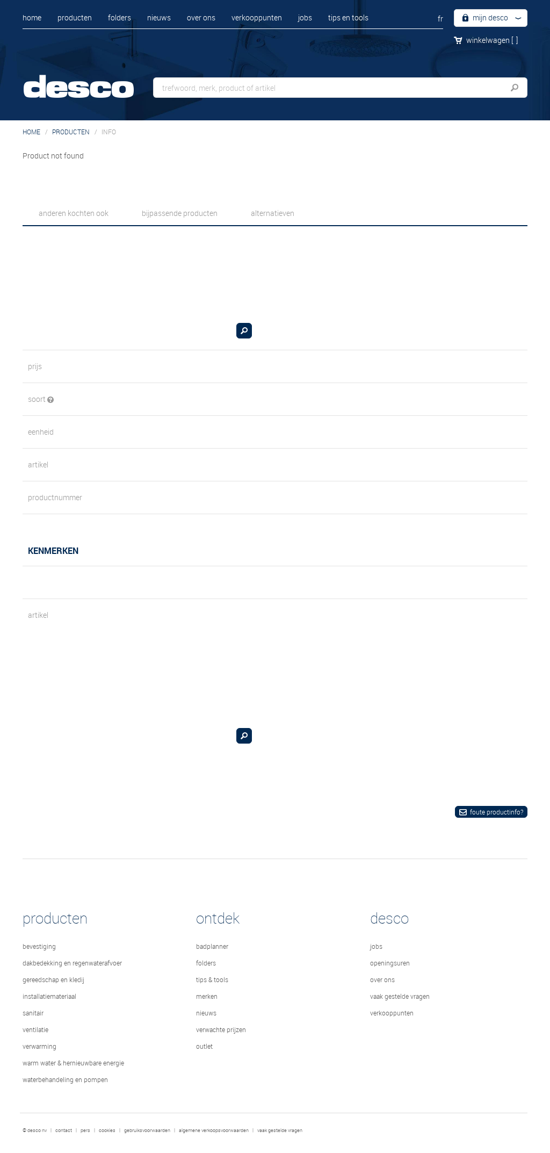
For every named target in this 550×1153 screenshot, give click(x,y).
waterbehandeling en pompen (65, 1079)
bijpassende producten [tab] (180, 213)
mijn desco (489, 17)
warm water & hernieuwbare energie (73, 1062)
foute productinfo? (496, 812)
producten (74, 17)
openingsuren (390, 963)
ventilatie (35, 1029)
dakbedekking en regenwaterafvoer (72, 963)
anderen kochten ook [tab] (73, 213)
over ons (201, 17)
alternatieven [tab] (272, 213)
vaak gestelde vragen (400, 996)
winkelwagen (492, 40)
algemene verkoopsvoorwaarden (214, 1130)
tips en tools (348, 17)
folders (119, 17)
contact (63, 1130)
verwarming (39, 1046)
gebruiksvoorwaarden (147, 1130)
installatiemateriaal (49, 996)
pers (85, 1130)
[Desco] (90, 79)
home (32, 17)
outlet (204, 1046)
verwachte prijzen (221, 1029)
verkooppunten (256, 17)
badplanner (212, 946)
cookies (107, 1130)
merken (207, 996)
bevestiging (39, 946)
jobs (305, 17)
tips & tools (212, 979)
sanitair (33, 1012)
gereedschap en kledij (53, 979)
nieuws (159, 17)
